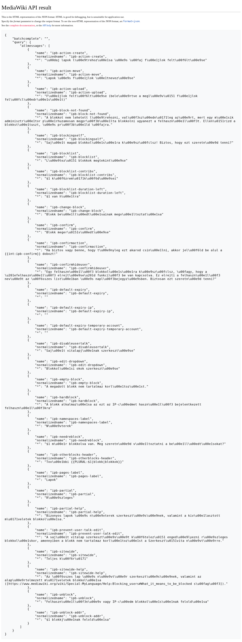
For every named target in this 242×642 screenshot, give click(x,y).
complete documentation (22, 25)
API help (46, 25)
